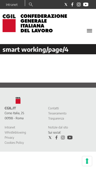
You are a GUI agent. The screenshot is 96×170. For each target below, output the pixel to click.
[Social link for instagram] (79, 4)
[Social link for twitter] (66, 4)
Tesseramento (57, 113)
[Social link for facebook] (72, 4)
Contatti (53, 108)
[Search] (31, 5)
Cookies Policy (14, 143)
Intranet (12, 5)
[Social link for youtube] (85, 4)
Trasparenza (56, 118)
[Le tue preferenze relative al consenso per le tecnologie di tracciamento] (87, 161)
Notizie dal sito (58, 127)
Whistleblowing (15, 132)
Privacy (9, 137)
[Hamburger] (89, 31)
